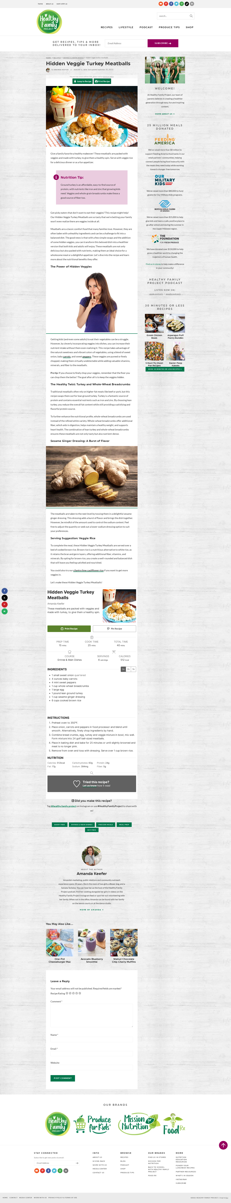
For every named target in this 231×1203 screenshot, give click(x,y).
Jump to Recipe (84, 81)
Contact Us (98, 1173)
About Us (49, 4)
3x (133, 669)
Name (54, 1034)
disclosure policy (108, 77)
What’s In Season (184, 1176)
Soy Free (91, 830)
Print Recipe (104, 81)
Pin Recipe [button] (116, 628)
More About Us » (165, 114)
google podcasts (173, 294)
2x (128, 669)
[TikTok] (187, 4)
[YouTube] (161, 4)
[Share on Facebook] (5, 591)
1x (123, 669)
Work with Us (62, 4)
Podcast (146, 27)
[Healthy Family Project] (49, 22)
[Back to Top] (223, 1145)
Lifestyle (126, 27)
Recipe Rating (58, 993)
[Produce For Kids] (93, 1123)
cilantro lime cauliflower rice (88, 570)
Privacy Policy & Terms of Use (62, 1198)
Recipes (107, 27)
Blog (123, 1161)
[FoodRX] (180, 1123)
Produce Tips (169, 27)
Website (55, 1062)
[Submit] (191, 15)
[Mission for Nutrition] (141, 1123)
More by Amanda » (92, 910)
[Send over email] (5, 611)
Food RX (152, 1176)
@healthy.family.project (63, 806)
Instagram (181, 1179)
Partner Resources (186, 1172)
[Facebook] (171, 4)
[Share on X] (5, 598)
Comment (56, 1001)
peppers (86, 356)
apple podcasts (156, 294)
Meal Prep (124, 825)
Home (40, 4)
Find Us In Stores (157, 1157)
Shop (190, 27)
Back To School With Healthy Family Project (158, 1169)
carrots (67, 356)
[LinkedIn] (192, 4)
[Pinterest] (166, 4)
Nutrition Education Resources (181, 1159)
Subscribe (162, 43)
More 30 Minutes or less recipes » (165, 369)
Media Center (100, 1169)
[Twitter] (177, 4)
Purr (227, 1198)
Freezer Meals (106, 825)
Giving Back (99, 1161)
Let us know (90, 785)
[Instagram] (182, 4)
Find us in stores (153, 264)
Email (54, 1048)
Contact (13, 1198)
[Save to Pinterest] (5, 605)
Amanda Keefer (60, 70)
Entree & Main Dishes (73, 58)
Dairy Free (59, 825)
